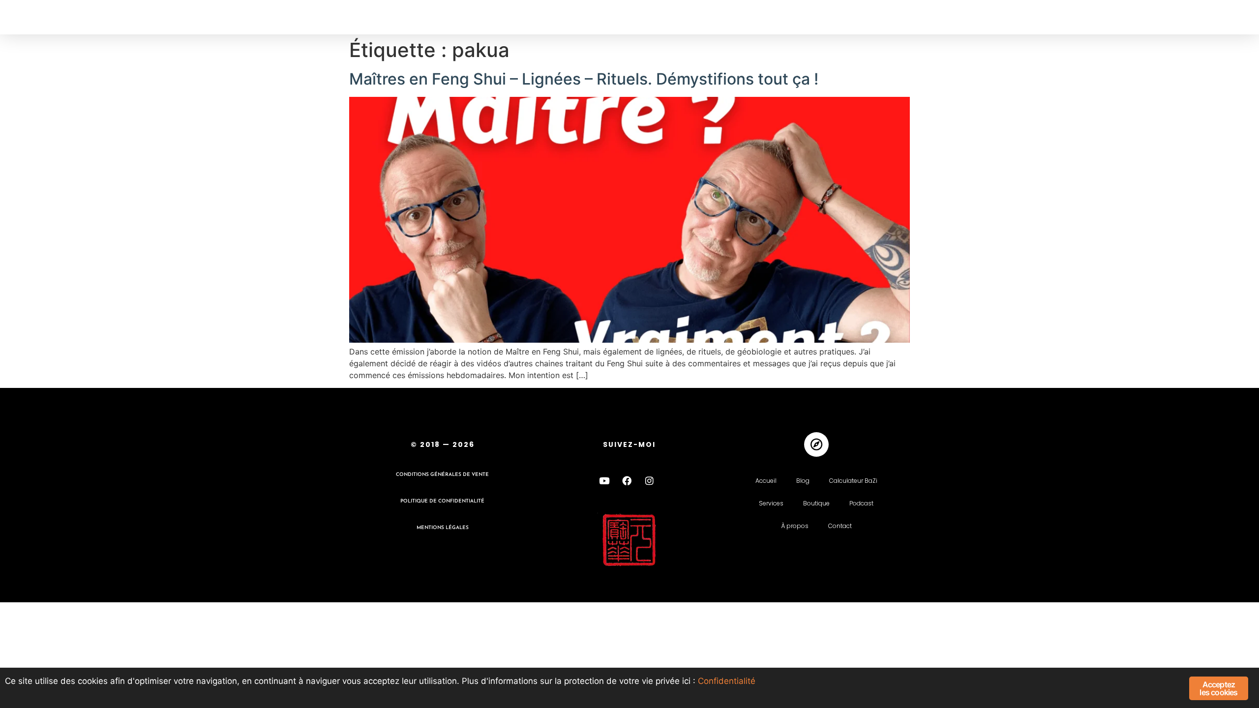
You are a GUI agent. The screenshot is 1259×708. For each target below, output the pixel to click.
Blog (802, 480)
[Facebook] (627, 481)
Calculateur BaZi (853, 480)
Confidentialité (726, 681)
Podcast (861, 503)
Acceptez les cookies (1218, 688)
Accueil (766, 480)
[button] (28, 17)
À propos (795, 526)
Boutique (816, 503)
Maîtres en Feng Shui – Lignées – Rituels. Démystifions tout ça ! (583, 78)
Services (771, 503)
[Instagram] (649, 481)
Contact (840, 526)
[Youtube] (604, 481)
